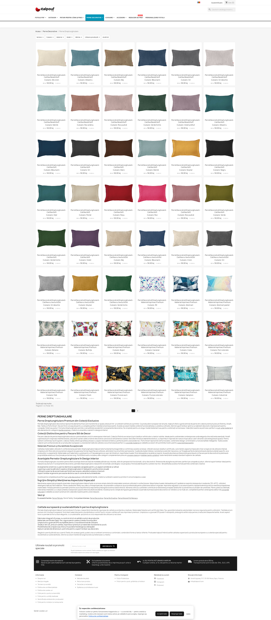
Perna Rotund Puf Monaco (128, 498)
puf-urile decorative (72, 477)
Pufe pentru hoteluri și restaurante (50, 602)
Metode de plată (83, 578)
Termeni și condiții (44, 584)
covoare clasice (133, 455)
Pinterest (160, 585)
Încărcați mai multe (43, 403)
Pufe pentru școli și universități (49, 593)
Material (60, 37)
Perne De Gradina (110, 498)
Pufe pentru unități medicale (48, 596)
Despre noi (42, 578)
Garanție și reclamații (84, 584)
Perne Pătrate (57, 498)
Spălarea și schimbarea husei (87, 587)
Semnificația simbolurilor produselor (51, 599)
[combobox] (222, 9)
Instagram (160, 582)
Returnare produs (83, 581)
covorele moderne (133, 443)
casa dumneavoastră (185, 443)
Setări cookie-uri (41, 611)
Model (69, 37)
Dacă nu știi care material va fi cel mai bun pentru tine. (61, 564)
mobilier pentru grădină (150, 455)
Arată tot (106, 37)
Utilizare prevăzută (92, 37)
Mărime (78, 37)
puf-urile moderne (224, 428)
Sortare (40, 37)
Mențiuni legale (43, 581)
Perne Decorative (96, 498)
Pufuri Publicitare (123, 578)
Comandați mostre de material (52, 561)
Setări (188, 614)
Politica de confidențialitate (98, 616)
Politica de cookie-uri (45, 590)
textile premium (65, 430)
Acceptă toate (162, 614)
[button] (199, 2)
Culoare (49, 37)
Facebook (160, 579)
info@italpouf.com (197, 581)
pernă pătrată (51, 533)
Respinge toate (176, 614)
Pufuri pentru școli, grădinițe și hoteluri (131, 581)
